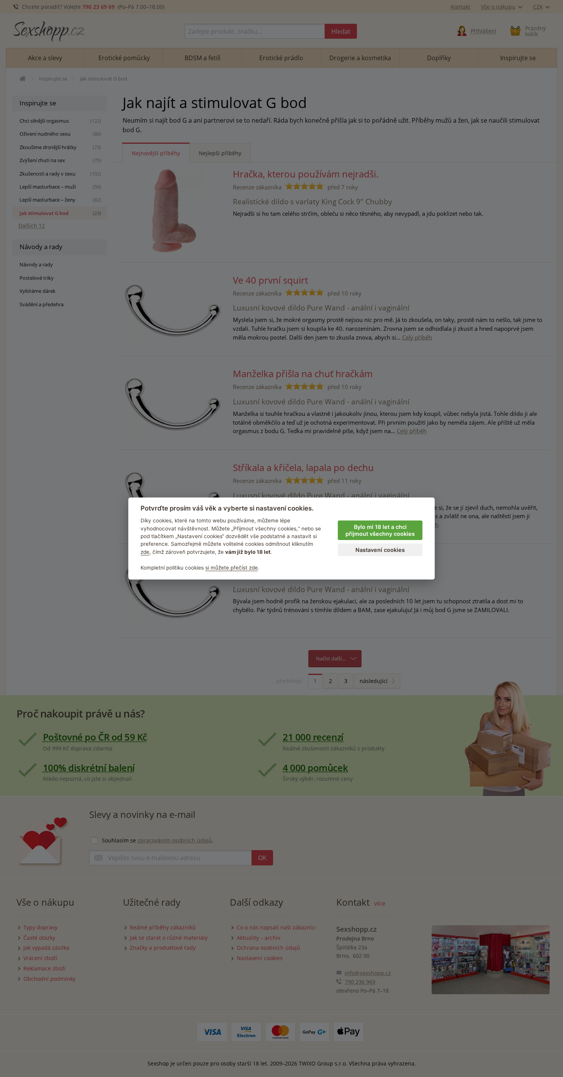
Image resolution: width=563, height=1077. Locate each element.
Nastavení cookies (380, 550)
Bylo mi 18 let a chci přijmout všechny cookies (380, 530)
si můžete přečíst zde (231, 568)
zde (145, 552)
